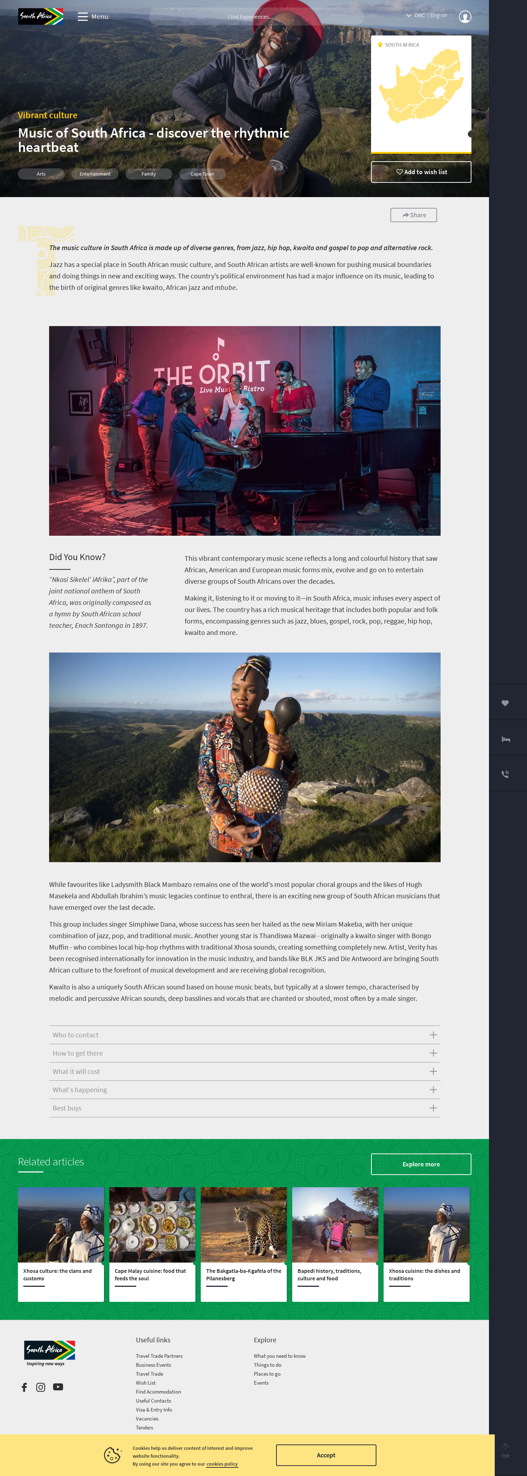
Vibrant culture (47, 115)
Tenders (144, 1427)
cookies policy (222, 1464)
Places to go (267, 1373)
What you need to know (280, 1355)
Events (261, 1382)
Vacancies (147, 1418)
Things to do (267, 1364)
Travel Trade (149, 1373)
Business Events (153, 1364)
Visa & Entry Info (154, 1409)
